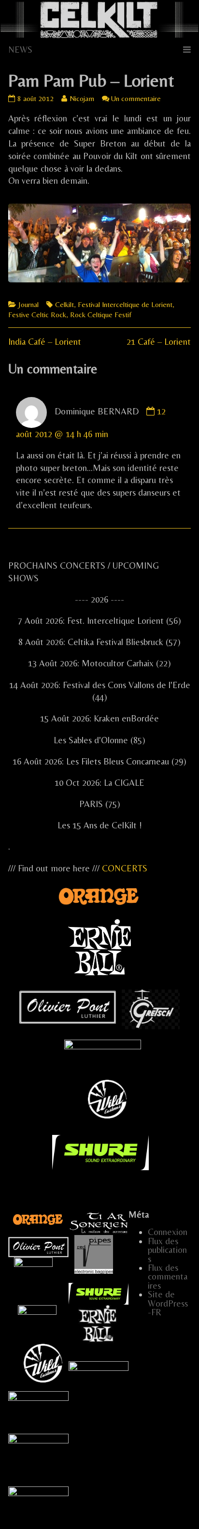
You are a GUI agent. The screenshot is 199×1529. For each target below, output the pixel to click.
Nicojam (81, 98)
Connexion (167, 1232)
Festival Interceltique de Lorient (125, 304)
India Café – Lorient (44, 342)
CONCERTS (124, 868)
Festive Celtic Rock (37, 314)
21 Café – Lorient (159, 342)
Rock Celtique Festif (100, 314)
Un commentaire (136, 98)
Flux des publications (167, 1250)
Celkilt (64, 304)
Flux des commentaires (167, 1277)
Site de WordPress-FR (168, 1303)
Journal (28, 304)
